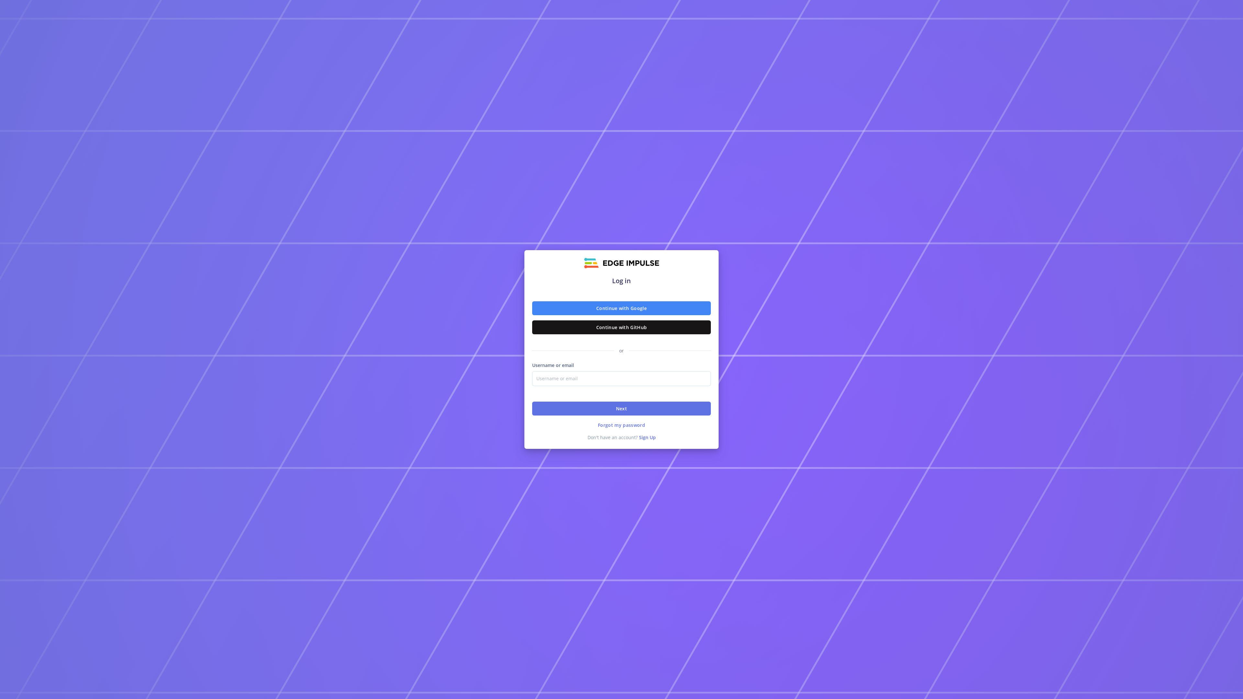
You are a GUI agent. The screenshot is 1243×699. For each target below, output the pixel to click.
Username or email (553, 365)
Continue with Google (621, 308)
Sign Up (647, 437)
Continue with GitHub (621, 327)
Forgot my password (621, 425)
